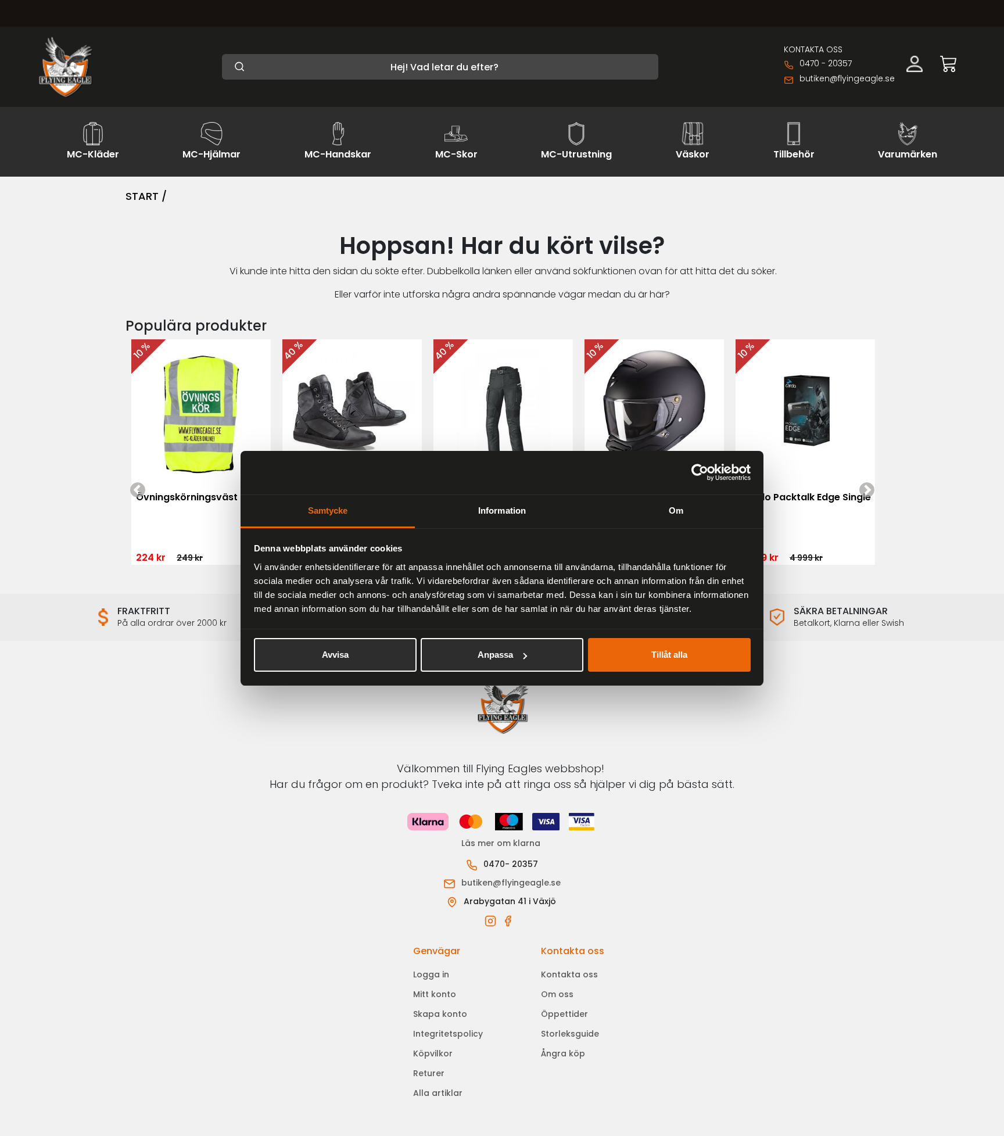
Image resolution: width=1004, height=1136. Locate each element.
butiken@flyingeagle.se (847, 78)
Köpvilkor (433, 1053)
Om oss (557, 994)
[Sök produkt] (440, 67)
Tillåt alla (669, 655)
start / (146, 196)
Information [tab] (502, 510)
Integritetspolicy (448, 1034)
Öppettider (564, 1014)
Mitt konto (434, 994)
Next (867, 412)
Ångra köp (563, 1053)
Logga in (431, 974)
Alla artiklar (437, 1093)
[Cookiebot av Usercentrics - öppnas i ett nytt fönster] (700, 472)
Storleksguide (570, 1034)
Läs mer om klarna (502, 843)
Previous (137, 412)
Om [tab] (676, 510)
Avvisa (335, 655)
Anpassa (495, 655)
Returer (428, 1073)
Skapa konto (440, 1014)
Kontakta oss (569, 974)
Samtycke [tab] (328, 510)
